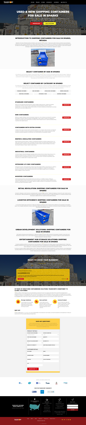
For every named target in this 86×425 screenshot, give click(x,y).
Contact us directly (60, 406)
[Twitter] (64, 419)
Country (29, 359)
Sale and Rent (43, 300)
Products (40, 418)
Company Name (30, 355)
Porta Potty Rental (47, 408)
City (28, 363)
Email (44, 351)
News (36, 418)
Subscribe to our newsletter (72, 403)
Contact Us (46, 418)
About (32, 418)
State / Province (46, 359)
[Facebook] (62, 419)
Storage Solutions (26, 300)
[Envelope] (70, 419)
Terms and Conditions (41, 420)
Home (28, 418)
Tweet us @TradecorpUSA (60, 403)
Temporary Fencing (47, 407)
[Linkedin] (68, 419)
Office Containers (47, 405)
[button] (17, 383)
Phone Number (46, 355)
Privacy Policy (52, 418)
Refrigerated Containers (47, 411)
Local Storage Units (47, 410)
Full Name (29, 351)
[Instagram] (66, 419)
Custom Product (62, 300)
